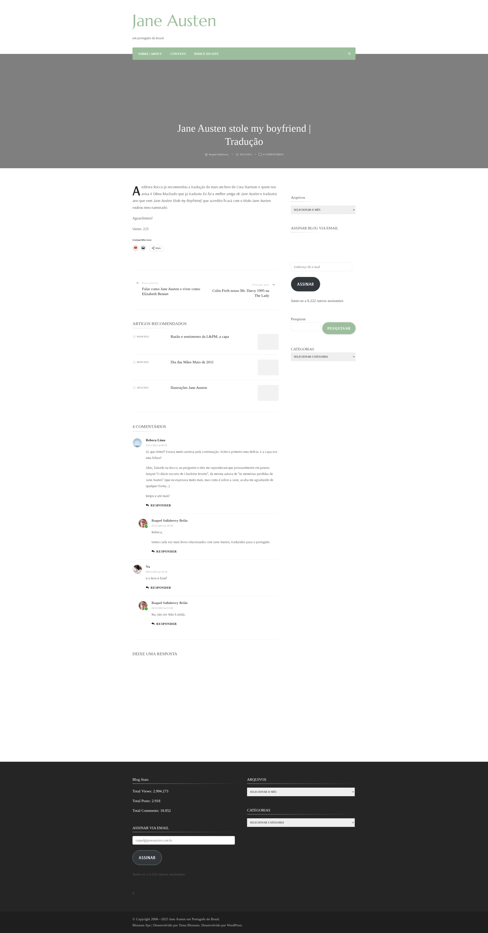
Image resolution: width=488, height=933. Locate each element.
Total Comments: (146, 810)
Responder (161, 505)
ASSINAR (147, 857)
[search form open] (349, 53)
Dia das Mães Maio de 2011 (192, 362)
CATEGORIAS (302, 349)
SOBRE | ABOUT (150, 53)
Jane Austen (174, 20)
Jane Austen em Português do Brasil (194, 919)
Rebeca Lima (155, 440)
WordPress (234, 925)
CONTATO (178, 53)
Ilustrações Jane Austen (189, 387)
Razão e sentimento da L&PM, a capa (200, 336)
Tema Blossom (189, 925)
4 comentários (273, 155)
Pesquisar (298, 319)
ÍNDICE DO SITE (206, 53)
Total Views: (142, 791)
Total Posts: (142, 801)
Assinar (305, 284)
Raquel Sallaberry (219, 154)
